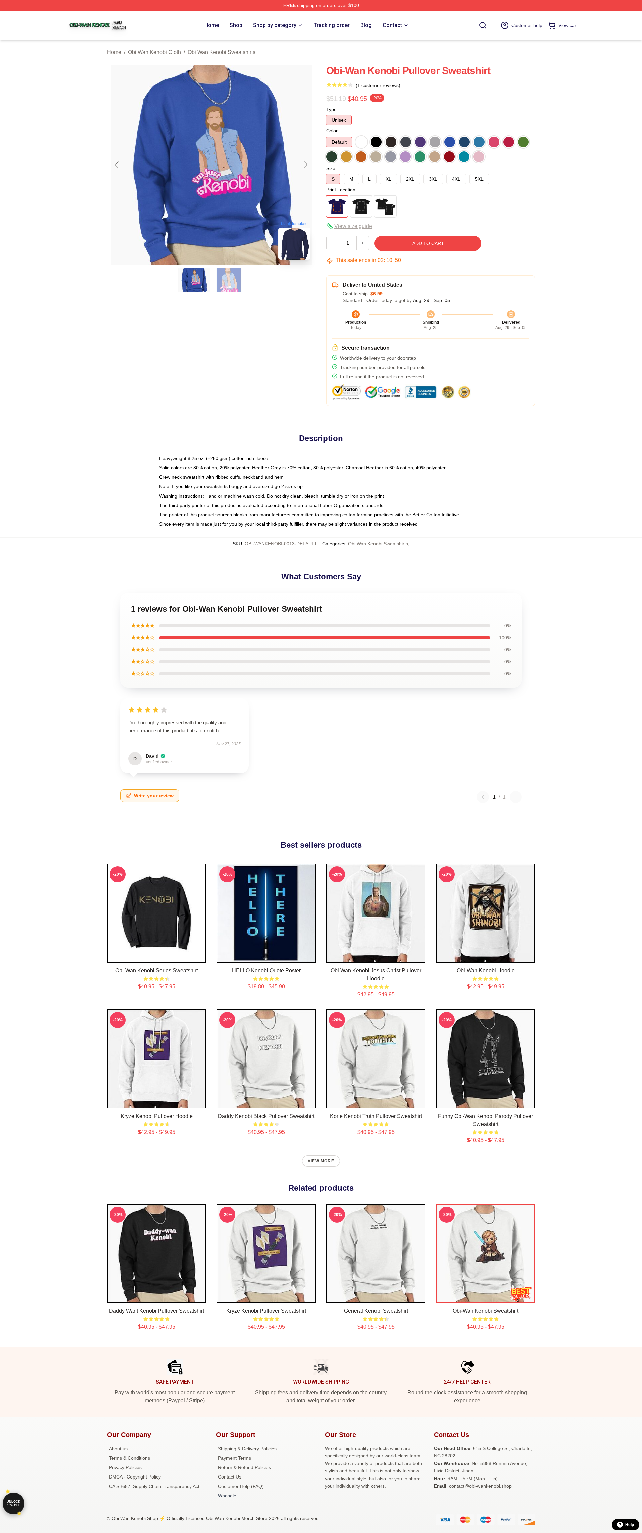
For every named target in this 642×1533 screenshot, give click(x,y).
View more (321, 1161)
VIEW (157, 956)
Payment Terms (234, 1458)
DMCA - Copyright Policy (135, 1477)
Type (331, 109)
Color (332, 130)
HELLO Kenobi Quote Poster (266, 970)
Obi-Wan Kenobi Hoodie (486, 970)
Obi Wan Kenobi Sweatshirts (221, 52)
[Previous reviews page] (483, 797)
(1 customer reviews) (378, 85)
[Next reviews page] (516, 797)
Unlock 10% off (13, 1503)
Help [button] (629, 1524)
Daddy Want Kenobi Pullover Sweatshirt (156, 1311)
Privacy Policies (125, 1467)
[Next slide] (305, 165)
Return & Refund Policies (244, 1467)
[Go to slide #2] (229, 280)
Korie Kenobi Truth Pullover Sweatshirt (376, 1116)
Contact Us (229, 1477)
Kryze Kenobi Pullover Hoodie (157, 1116)
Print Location (340, 189)
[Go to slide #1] (194, 280)
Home (114, 52)
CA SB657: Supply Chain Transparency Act (154, 1486)
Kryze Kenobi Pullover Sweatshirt (266, 1311)
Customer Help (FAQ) (241, 1486)
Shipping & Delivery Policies (247, 1448)
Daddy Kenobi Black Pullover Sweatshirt (266, 1116)
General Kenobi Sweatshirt (376, 1311)
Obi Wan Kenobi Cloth (154, 52)
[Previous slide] (117, 165)
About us (118, 1448)
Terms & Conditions (129, 1458)
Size (330, 168)
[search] (483, 25)
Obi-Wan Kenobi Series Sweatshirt (156, 970)
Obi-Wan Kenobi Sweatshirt (485, 1311)
